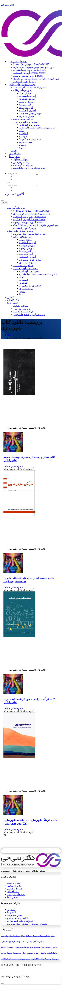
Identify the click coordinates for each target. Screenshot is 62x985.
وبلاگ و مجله (13, 883)
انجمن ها (11, 912)
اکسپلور (11, 909)
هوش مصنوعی (14, 915)
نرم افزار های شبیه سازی (20, 921)
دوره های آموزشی (16, 894)
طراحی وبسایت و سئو (18, 918)
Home (10, 335)
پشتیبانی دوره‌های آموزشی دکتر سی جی (27, 924)
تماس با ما (12, 897)
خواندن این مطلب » (13, 466)
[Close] (2, 983)
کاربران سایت (14, 885)
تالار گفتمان (13, 891)
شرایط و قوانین (15, 888)
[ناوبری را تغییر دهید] (2, 200)
